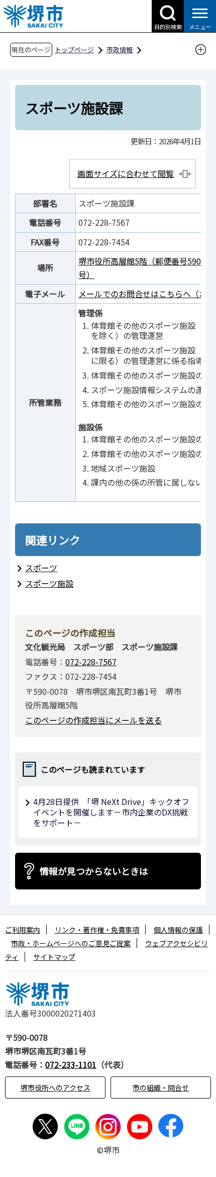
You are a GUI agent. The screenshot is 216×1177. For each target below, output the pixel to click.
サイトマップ (54, 957)
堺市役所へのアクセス (55, 1087)
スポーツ (41, 568)
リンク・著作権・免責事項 (97, 930)
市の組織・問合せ (161, 1087)
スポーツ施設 (49, 583)
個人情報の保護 (178, 930)
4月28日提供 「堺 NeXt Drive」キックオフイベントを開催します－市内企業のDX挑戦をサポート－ (111, 812)
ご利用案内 (22, 930)
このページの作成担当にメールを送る (93, 720)
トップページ (74, 49)
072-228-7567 (91, 662)
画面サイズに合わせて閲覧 (125, 173)
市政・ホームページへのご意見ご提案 (71, 943)
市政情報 (119, 49)
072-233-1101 (70, 1064)
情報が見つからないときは (94, 870)
